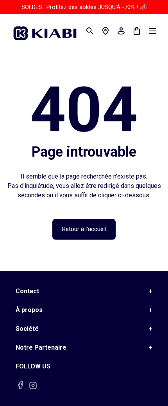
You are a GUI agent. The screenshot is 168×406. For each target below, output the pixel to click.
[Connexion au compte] (121, 31)
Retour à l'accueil (84, 229)
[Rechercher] (90, 31)
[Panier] (137, 31)
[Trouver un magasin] (105, 31)
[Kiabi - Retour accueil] (49, 31)
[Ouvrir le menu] (152, 31)
